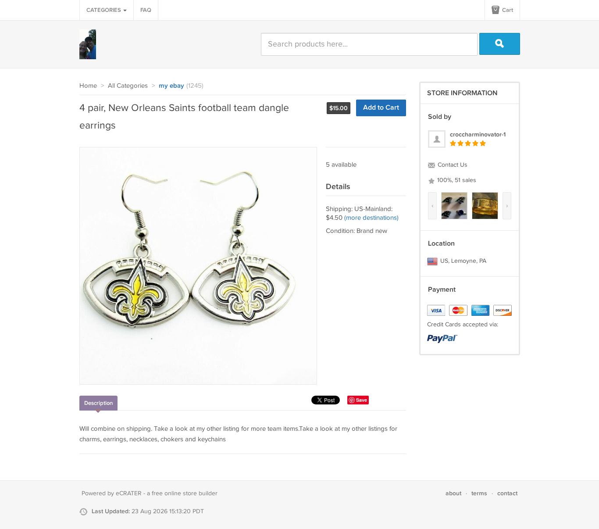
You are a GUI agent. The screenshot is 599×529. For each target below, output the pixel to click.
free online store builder (184, 493)
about (453, 493)
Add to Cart (381, 108)
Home (88, 85)
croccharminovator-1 (478, 134)
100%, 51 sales (455, 180)
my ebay (171, 86)
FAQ (145, 10)
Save (361, 400)
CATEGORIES (104, 10)
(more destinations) (371, 218)
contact (507, 493)
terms (479, 493)
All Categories (128, 85)
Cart (507, 10)
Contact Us (451, 164)
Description (98, 403)
